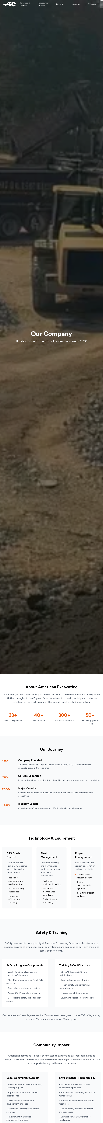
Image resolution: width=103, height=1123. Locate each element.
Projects (60, 4)
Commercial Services (24, 4)
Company (92, 4)
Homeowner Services (43, 4)
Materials (76, 4)
